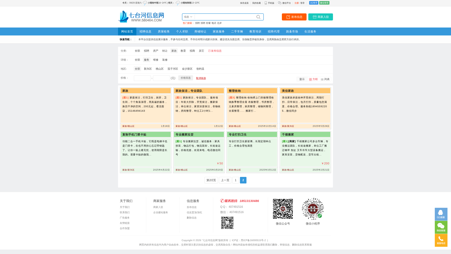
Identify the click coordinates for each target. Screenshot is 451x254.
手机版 (271, 3)
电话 (214, 23)
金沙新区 (187, 68)
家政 (174, 50)
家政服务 (219, 31)
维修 (155, 59)
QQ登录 (313, 3)
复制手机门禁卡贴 (134, 134)
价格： (125, 77)
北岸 (219, 23)
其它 (201, 50)
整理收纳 (235, 90)
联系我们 (125, 212)
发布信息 (296, 16)
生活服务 (310, 31)
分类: (124, 50)
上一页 (225, 180)
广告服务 (125, 217)
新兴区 (148, 68)
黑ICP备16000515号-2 (253, 240)
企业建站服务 (160, 212)
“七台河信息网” (210, 240)
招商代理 (274, 31)
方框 (315, 79)
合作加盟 (125, 228)
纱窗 (208, 23)
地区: (124, 68)
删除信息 (192, 217)
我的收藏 (256, 3)
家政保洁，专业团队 (189, 90)
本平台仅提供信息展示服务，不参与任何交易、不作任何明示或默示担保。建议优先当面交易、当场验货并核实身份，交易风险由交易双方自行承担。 (219, 39)
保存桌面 (244, 3)
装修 (165, 59)
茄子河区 (173, 68)
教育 (183, 50)
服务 (146, 59)
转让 (165, 50)
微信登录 (324, 3)
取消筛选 (201, 78)
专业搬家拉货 (185, 134)
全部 (137, 50)
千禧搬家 (288, 134)
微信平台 (286, 3)
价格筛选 (186, 77)
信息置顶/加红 (194, 212)
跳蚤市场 (292, 31)
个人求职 (182, 31)
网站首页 (127, 31)
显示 (302, 79)
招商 (192, 50)
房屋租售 (164, 31)
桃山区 (160, 68)
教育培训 (255, 31)
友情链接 (125, 223)
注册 (297, 3)
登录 (302, 3)
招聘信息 (146, 31)
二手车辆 (237, 31)
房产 (155, 50)
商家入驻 (323, 16)
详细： (125, 59)
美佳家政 (288, 90)
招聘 (197, 23)
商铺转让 (200, 31)
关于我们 (125, 207)
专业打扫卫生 (238, 134)
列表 (327, 79)
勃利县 (200, 68)
